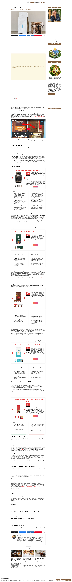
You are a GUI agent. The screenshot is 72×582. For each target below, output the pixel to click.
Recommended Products (47, 5)
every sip (40, 277)
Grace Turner (21, 9)
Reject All (63, 580)
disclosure (41, 66)
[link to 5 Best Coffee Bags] (28, 22)
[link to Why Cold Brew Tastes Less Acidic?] (40, 553)
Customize (57, 580)
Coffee (25, 5)
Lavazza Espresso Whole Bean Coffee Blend (28, 170)
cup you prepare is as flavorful (38, 116)
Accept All (68, 580)
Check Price (35, 186)
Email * (49, 92)
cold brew (21, 449)
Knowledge (20, 5)
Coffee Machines (31, 5)
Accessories (38, 5)
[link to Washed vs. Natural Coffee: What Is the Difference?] (28, 553)
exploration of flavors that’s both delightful (28, 486)
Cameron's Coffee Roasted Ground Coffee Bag (28, 345)
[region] (36, 579)
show (16, 98)
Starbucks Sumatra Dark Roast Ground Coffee (28, 232)
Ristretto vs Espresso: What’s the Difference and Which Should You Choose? (16, 559)
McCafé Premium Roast (28, 290)
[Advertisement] (54, 101)
